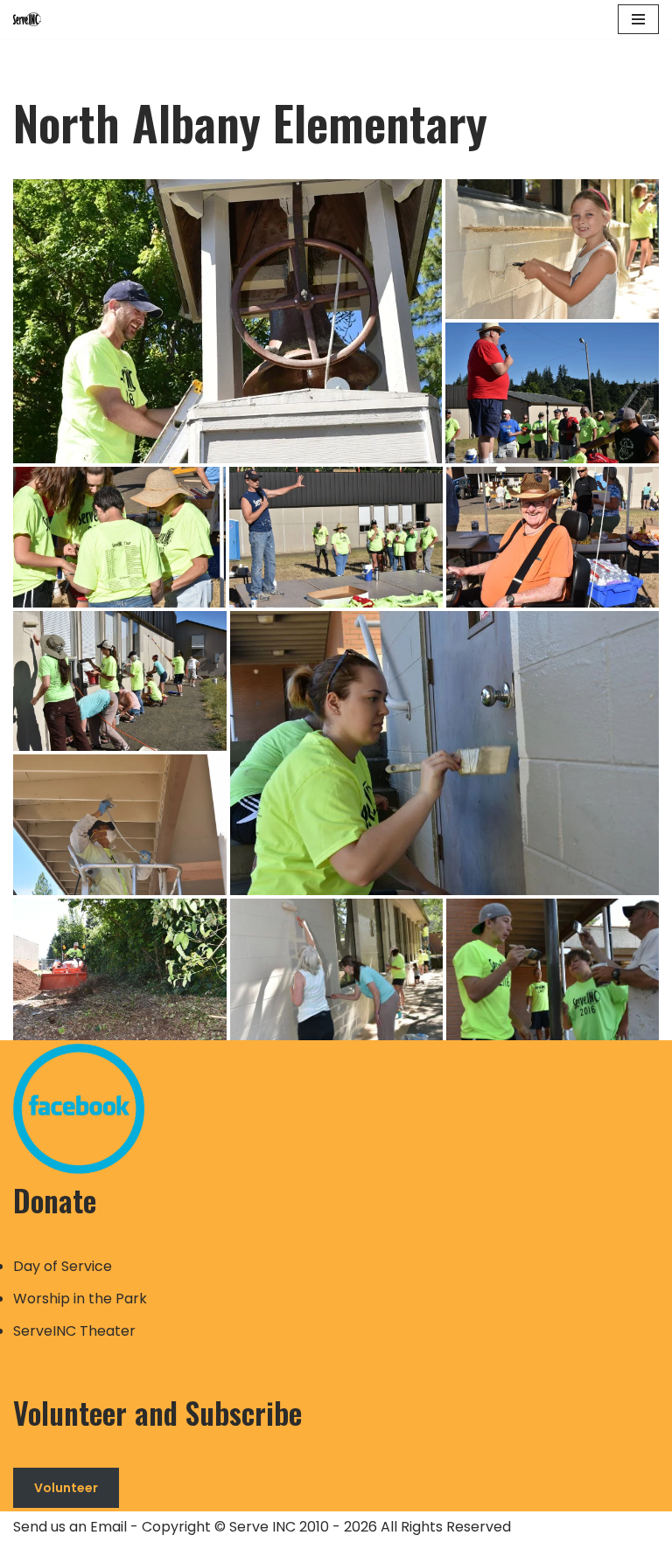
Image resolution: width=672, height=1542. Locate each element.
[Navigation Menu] (638, 19)
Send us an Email (70, 1527)
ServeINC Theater (74, 1331)
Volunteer (66, 1488)
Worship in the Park (80, 1298)
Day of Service (62, 1266)
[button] (227, 320)
